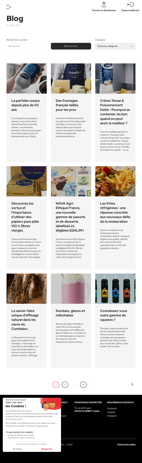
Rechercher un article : (17, 39)
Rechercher (71, 46)
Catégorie (100, 39)
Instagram (112, 415)
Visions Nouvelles (126, 444)
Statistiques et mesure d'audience (21, 438)
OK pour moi (46, 449)
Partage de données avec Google (21, 435)
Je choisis (17, 449)
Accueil (10, 25)
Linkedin (111, 412)
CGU (69, 444)
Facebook (112, 408)
